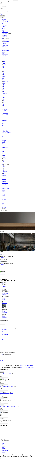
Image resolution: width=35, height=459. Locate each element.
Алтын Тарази (4, 72)
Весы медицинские (4, 294)
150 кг (3, 100)
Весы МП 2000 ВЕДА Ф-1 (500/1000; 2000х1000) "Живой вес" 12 (8, 419)
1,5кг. (3, 88)
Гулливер (4, 34)
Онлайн (4, 62)
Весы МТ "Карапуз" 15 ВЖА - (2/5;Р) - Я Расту (5, 373)
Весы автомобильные (4, 303)
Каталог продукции (4, 442)
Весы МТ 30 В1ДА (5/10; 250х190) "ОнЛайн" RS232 (6, 386)
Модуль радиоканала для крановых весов (17, 366)
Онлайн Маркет (5, 70)
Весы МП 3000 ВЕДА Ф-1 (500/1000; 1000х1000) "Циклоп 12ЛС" (8, 406)
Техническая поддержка (4, 329)
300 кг (3, 101)
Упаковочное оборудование (5, 318)
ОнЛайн (3, 151)
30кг (3, 67)
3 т (3, 103)
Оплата (2, 204)
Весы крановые (3, 287)
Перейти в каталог (2, 257)
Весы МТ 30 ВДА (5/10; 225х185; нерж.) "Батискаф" (6, 393)
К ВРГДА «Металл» (5, 113)
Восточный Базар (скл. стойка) (6, 37)
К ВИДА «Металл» (5, 109)
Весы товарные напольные (5, 293)
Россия (2, 354)
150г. (3, 85)
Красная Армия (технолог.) (6, 41)
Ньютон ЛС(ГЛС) (5, 82)
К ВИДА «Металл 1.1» (5, 114)
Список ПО (1, 360)
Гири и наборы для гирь (4, 312)
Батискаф (4, 61)
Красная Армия (5, 35)
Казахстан (3, 355)
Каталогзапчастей (3, 339)
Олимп (4, 40)
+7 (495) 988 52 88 (2, 14)
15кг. (3, 91)
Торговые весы (3, 142)
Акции (2, 444)
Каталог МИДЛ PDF (4, 435)
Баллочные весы (3, 26)
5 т (3, 104)
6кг (3, 66)
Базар (3, 170)
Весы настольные (4, 286)
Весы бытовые (3, 298)
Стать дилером (3, 446)
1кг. (3, 87)
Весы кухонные (3, 316)
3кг (3, 65)
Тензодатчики (3, 311)
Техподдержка (3, 451)
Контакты (3, 205)
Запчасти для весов (4, 448)
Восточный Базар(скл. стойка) (5, 141)
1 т (3, 102)
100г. (3, 84)
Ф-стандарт (4, 64)
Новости (3, 447)
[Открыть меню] (0, 13)
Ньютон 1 (4, 83)
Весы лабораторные (4, 299)
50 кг (3, 99)
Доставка (3, 443)
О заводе (3, 203)
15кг (3, 74)
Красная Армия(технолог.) (5, 147)
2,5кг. (3, 89)
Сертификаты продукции (5, 450)
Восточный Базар (5, 36)
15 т (3, 105)
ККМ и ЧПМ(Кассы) (4, 317)
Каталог (2, 17)
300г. (3, 86)
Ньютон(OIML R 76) (5, 81)
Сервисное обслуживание (5, 334)
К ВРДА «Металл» (5, 110)
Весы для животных (4, 300)
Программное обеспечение (5, 449)
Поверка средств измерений (5, 336)
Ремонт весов (2, 331)
